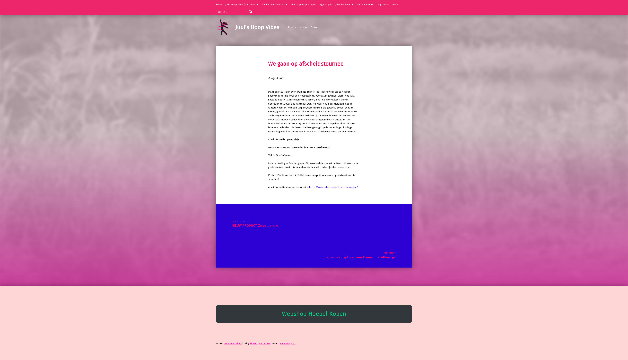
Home (219, 4)
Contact (396, 4)
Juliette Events (342, 4)
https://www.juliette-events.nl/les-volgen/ (333, 187)
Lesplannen (382, 4)
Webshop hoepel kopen (303, 4)
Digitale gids (325, 4)
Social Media (363, 4)
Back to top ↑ (287, 343)
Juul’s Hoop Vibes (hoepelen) (240, 4)
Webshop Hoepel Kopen (314, 313)
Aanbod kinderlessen (273, 4)
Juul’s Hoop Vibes (257, 27)
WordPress (264, 343)
